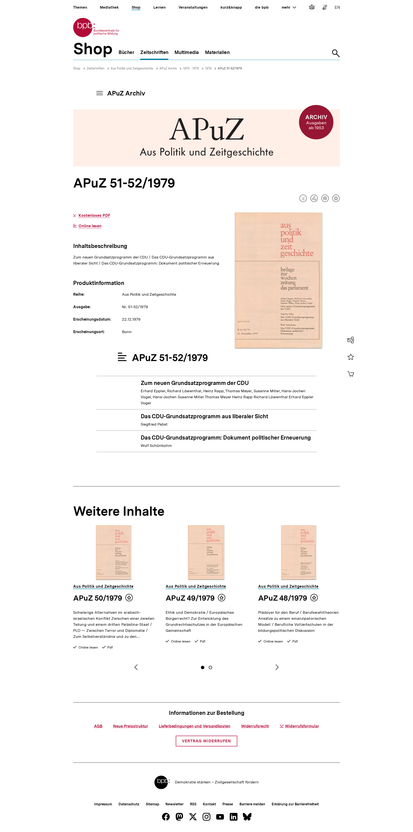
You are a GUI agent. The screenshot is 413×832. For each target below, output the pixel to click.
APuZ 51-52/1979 (230, 68)
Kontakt (209, 804)
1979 (208, 68)
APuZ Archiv (168, 68)
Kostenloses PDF (94, 215)
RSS (193, 804)
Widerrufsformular (302, 726)
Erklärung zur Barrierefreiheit (295, 804)
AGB (98, 726)
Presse (227, 804)
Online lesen (90, 226)
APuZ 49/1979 (190, 598)
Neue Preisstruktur (130, 726)
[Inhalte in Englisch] (337, 8)
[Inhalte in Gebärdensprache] (324, 8)
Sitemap (152, 804)
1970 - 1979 (191, 68)
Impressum (103, 804)
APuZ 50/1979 (97, 598)
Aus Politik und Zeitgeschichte (132, 68)
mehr (289, 7)
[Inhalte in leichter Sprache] (311, 8)
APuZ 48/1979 (282, 598)
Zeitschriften (95, 68)
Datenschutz (129, 804)
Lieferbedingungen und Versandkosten (194, 726)
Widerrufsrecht (255, 726)
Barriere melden (252, 804)
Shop (76, 68)
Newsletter (174, 804)
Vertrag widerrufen (206, 741)
